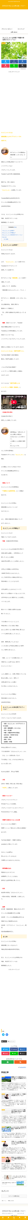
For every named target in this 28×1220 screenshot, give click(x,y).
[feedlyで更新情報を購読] (7, 1062)
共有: (6, 239)
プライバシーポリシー (7, 1213)
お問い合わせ (14, 1215)
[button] (25, 565)
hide (15, 227)
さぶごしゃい (12, 1041)
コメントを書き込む (14, 1196)
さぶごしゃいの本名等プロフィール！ (12, 235)
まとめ (4, 237)
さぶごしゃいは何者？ (8, 230)
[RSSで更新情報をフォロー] (20, 1062)
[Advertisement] (14, 18)
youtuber (5, 1041)
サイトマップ (20, 1213)
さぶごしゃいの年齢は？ (9, 232)
